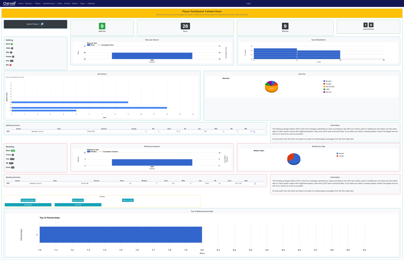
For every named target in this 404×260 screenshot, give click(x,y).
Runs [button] (169, 129)
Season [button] (18, 129)
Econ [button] (229, 181)
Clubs (59, 3)
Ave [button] (199, 129)
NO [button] (153, 129)
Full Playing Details (28, 200)
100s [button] (215, 129)
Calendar (91, 3)
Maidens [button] (144, 181)
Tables (37, 3)
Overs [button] (122, 181)
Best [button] (246, 181)
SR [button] (215, 181)
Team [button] (59, 129)
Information (28, 205)
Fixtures (28, 3)
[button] (259, 129)
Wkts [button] (183, 181)
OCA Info (78, 205)
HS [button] (185, 129)
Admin (74, 3)
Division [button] (104, 129)
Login (248, 3)
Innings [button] (133, 129)
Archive (67, 3)
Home (20, 3)
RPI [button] (246, 129)
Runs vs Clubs (78, 200)
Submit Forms (48, 3)
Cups (82, 3)
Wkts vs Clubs (128, 200)
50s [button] (231, 129)
